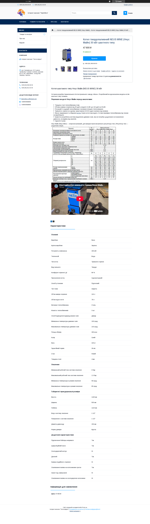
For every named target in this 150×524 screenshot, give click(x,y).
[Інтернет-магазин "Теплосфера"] (21, 16)
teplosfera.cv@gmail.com (29, 99)
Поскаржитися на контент (76, 509)
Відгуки (21, 43)
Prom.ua (84, 507)
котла (79, 113)
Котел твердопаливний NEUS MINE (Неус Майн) (73, 30)
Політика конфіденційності (92, 509)
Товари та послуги (37, 22)
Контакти (64, 22)
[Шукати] (114, 13)
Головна (22, 22)
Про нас (54, 22)
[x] (53, 222)
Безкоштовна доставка (90, 68)
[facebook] (51, 222)
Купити (94, 58)
